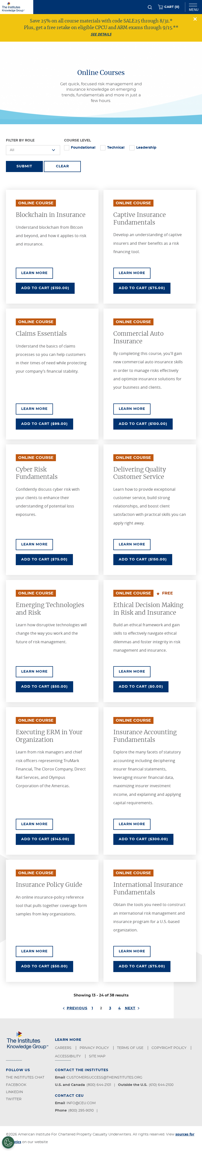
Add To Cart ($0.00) (143, 686)
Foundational (83, 147)
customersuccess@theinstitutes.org (104, 1077)
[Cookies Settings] (8, 1142)
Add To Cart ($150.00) (48, 288)
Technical (115, 147)
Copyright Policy (169, 1048)
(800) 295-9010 (81, 1110)
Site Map (97, 1056)
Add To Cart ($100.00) (146, 424)
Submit (24, 166)
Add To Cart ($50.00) (47, 686)
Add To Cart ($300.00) (146, 839)
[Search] (150, 7)
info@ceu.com (81, 1103)
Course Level (77, 140)
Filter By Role (20, 140)
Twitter (13, 1099)
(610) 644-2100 (161, 1085)
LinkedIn (14, 1092)
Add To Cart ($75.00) (144, 288)
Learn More (37, 273)
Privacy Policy (95, 1048)
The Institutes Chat (25, 1077)
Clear (62, 166)
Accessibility (68, 1056)
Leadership (146, 147)
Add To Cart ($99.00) (46, 424)
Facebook (16, 1085)
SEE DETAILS (101, 34)
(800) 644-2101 (98, 1085)
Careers (63, 1048)
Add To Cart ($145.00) (48, 839)
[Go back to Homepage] (16, 7)
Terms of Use (130, 1048)
